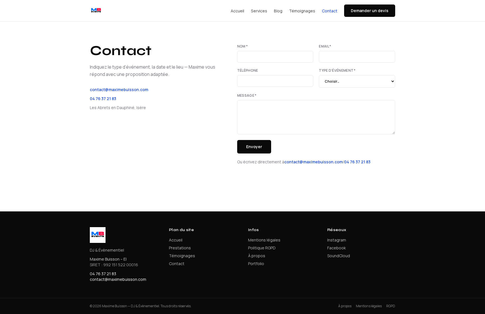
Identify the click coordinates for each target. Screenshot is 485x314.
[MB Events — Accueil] (96, 10)
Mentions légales (264, 240)
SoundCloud (338, 255)
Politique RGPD (262, 247)
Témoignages (302, 10)
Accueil (237, 10)
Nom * (242, 46)
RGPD (390, 306)
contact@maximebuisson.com (119, 89)
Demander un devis (369, 10)
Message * (247, 95)
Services (259, 10)
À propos (256, 255)
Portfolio (256, 263)
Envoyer (254, 146)
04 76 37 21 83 (103, 98)
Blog (278, 10)
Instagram (336, 240)
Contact (329, 10)
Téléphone (247, 70)
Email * (325, 46)
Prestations (180, 247)
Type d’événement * (337, 70)
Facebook (336, 247)
